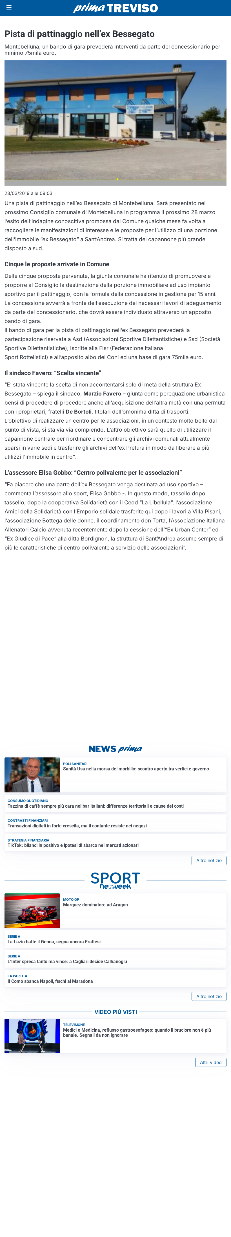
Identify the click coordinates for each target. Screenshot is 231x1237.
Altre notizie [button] (209, 860)
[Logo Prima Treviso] (115, 8)
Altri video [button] (211, 1062)
